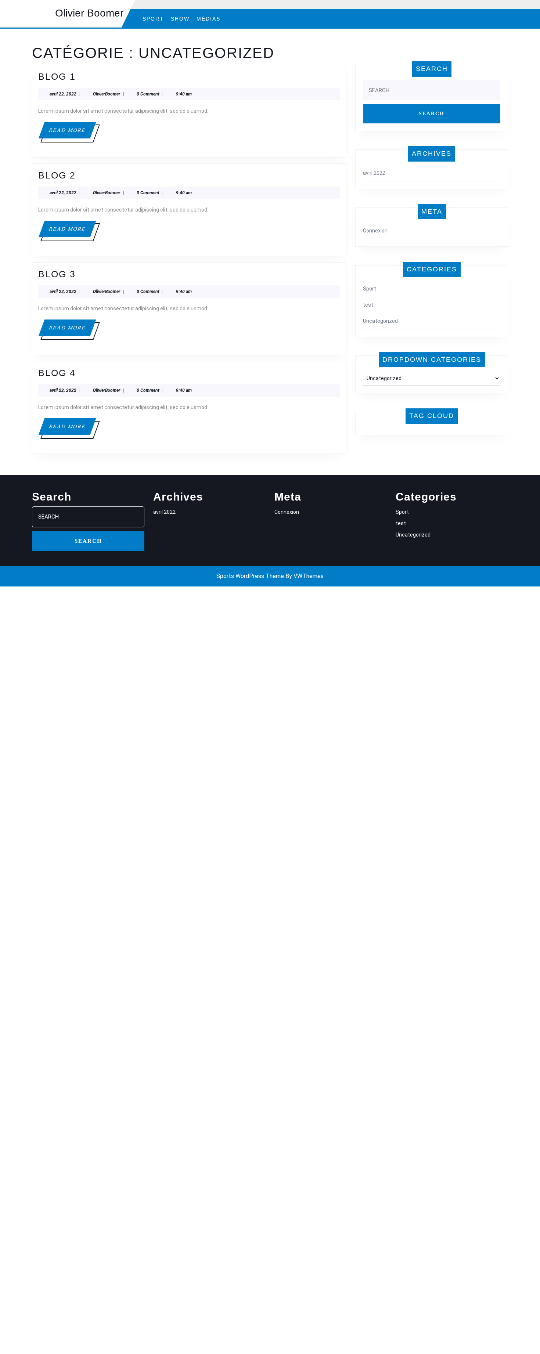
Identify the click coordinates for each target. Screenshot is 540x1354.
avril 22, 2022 (63, 94)
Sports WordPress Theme (250, 576)
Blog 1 (57, 76)
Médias (208, 19)
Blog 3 (57, 274)
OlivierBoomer (106, 94)
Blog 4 (57, 373)
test (368, 305)
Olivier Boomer (89, 13)
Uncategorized (380, 321)
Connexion (375, 231)
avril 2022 (374, 173)
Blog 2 (57, 175)
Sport (153, 19)
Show (180, 19)
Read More (72, 132)
